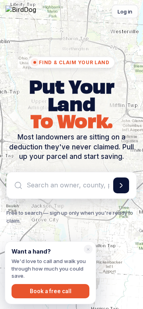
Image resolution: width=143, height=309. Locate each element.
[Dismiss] (88, 249)
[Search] (121, 185)
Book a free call (51, 291)
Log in (125, 11)
